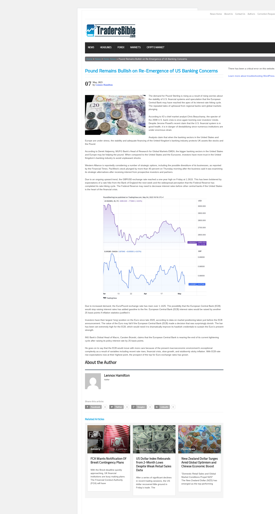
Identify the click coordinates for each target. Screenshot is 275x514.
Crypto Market (156, 47)
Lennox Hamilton (104, 85)
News (91, 47)
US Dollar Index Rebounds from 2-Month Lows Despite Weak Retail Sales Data (153, 464)
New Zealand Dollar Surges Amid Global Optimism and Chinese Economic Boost (199, 462)
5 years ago (166, 449)
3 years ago (212, 449)
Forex (121, 47)
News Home (216, 14)
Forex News (110, 59)
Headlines (106, 47)
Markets (135, 47)
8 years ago (121, 449)
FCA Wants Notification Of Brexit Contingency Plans (108, 460)
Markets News (144, 449)
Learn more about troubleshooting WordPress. (251, 76)
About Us (228, 14)
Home (89, 59)
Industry (95, 449)
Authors (251, 14)
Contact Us (240, 14)
